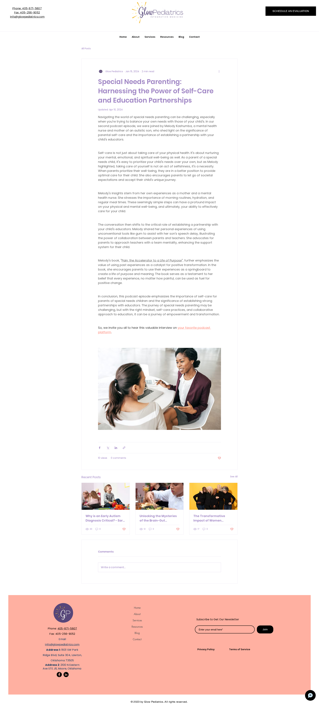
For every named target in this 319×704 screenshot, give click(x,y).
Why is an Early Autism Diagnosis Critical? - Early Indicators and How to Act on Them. (105, 518)
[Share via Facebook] (99, 447)
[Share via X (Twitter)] (107, 447)
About (137, 614)
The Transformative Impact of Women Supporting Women (209, 518)
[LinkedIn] (66, 674)
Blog (137, 633)
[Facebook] (59, 674)
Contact (137, 639)
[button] (167, 37)
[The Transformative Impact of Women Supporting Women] (213, 496)
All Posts (86, 48)
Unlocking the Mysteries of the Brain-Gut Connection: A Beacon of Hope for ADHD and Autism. (159, 518)
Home (137, 608)
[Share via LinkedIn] (115, 447)
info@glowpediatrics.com (27, 17)
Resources (137, 626)
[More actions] (219, 71)
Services (137, 620)
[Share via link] (124, 447)
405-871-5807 (67, 628)
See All (234, 476)
